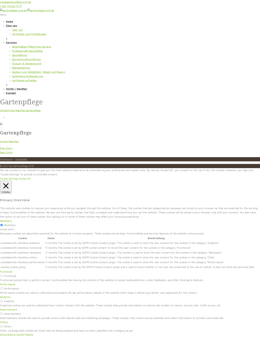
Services (11, 42)
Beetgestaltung (21, 67)
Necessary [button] (6, 220)
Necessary (10, 225)
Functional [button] (6, 271)
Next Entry (6, 152)
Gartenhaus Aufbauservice (27, 76)
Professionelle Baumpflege (27, 50)
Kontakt (11, 93)
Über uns (11, 25)
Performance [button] (7, 284)
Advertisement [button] (8, 309)
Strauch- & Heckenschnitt (27, 63)
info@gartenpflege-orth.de (15, 2)
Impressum (6, 159)
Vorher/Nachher (16, 110)
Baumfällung (19, 55)
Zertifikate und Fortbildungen (29, 34)
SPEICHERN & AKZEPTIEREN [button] (16, 334)
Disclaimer (21, 159)
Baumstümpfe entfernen (26, 59)
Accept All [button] (24, 178)
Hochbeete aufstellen (24, 80)
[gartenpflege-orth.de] (27, 10)
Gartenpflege (33, 110)
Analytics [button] (5, 297)
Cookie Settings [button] (9, 178)
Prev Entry (6, 148)
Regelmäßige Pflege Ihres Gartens (31, 46)
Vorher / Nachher (16, 89)
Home (9, 21)
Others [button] (4, 322)
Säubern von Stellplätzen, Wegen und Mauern (38, 72)
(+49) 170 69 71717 (11, 6)
